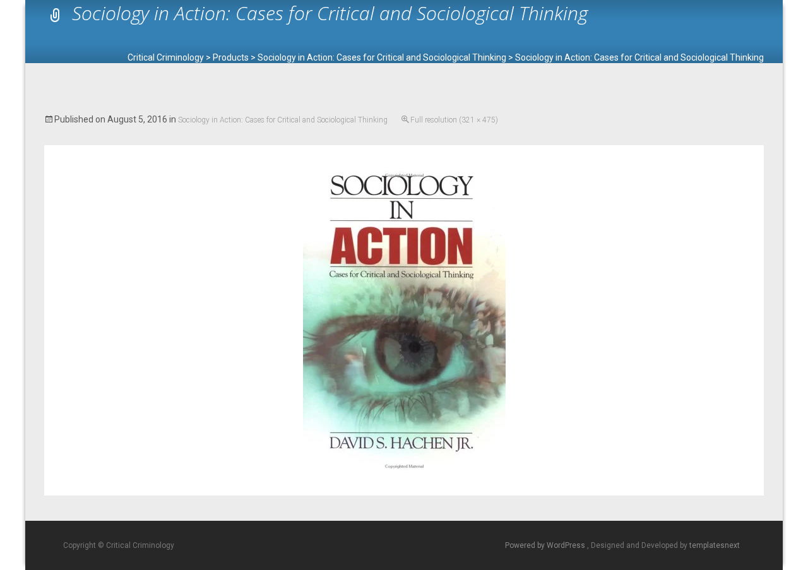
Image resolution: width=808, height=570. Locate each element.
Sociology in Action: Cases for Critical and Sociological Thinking (283, 120)
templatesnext (714, 545)
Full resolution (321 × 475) (454, 120)
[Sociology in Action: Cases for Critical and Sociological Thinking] (404, 320)
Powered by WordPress (546, 545)
